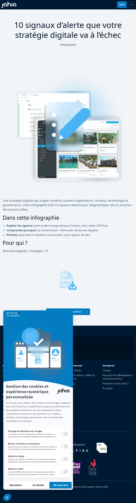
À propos (108, 388)
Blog (71, 383)
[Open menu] (131, 4)
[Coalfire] (74, 448)
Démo (122, 4)
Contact (107, 370)
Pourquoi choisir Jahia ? (116, 383)
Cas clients (75, 370)
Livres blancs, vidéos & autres (82, 377)
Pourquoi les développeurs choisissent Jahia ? (118, 377)
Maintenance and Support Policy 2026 (87, 486)
